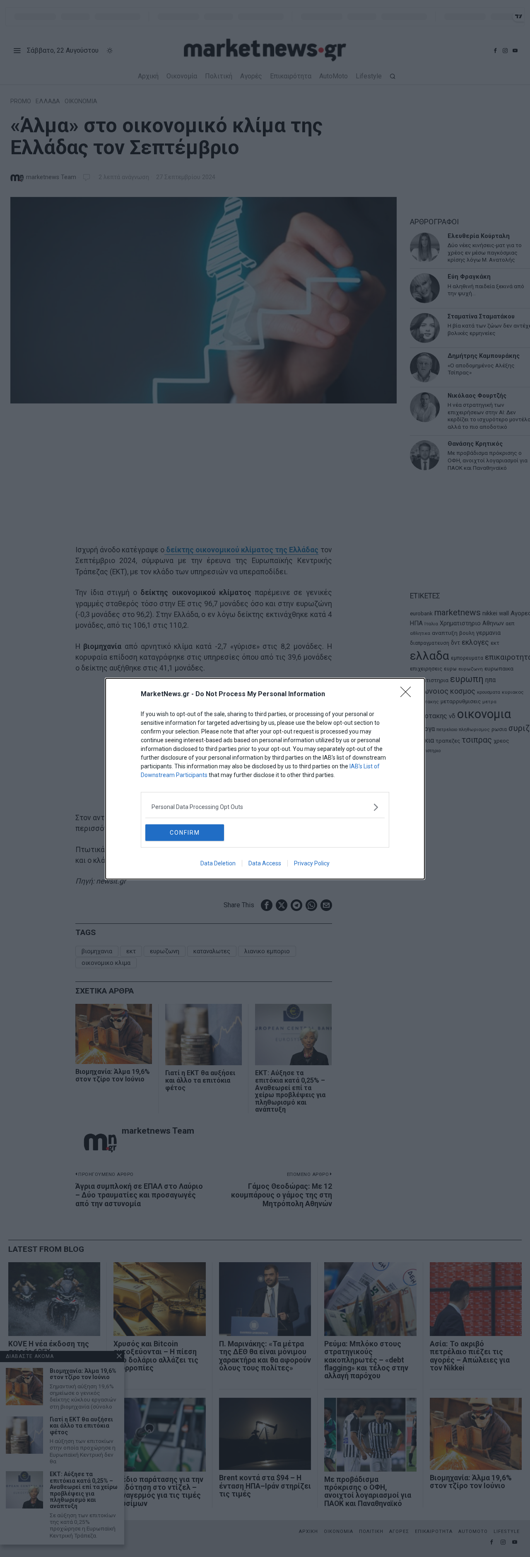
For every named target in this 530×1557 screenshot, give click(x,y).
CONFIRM (185, 832)
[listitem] (265, 807)
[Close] (408, 694)
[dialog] (265, 778)
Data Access (264, 863)
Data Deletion (218, 863)
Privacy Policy (312, 863)
